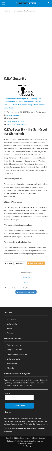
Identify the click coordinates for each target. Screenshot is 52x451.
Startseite (7, 11)
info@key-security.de (15, 121)
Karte (26, 282)
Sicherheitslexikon (14, 359)
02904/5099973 (13, 115)
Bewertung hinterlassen (26, 292)
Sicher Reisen (12, 363)
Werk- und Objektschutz (28, 101)
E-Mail (8, 393)
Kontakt (10, 328)
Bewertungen (26, 272)
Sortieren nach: (21, 288)
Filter (7, 288)
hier (30, 385)
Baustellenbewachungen (16, 98)
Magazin (10, 368)
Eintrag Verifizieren (36, 263)
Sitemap (10, 333)
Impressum (11, 319)
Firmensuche (18, 11)
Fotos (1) (26, 277)
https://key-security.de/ (16, 124)
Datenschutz (12, 324)
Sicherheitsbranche (14, 345)
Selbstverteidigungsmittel (17, 354)
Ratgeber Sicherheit (14, 350)
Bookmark (21, 263)
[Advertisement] (26, 45)
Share (9, 263)
